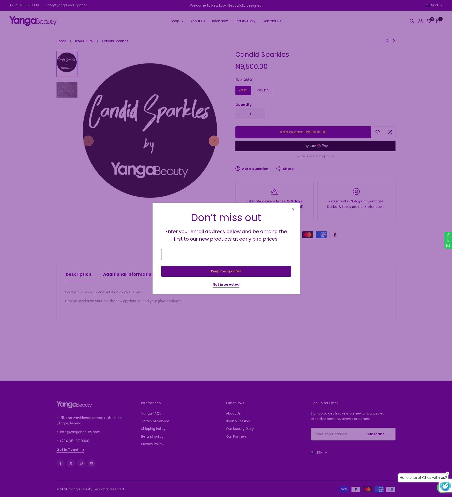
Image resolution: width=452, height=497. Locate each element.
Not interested (226, 285)
